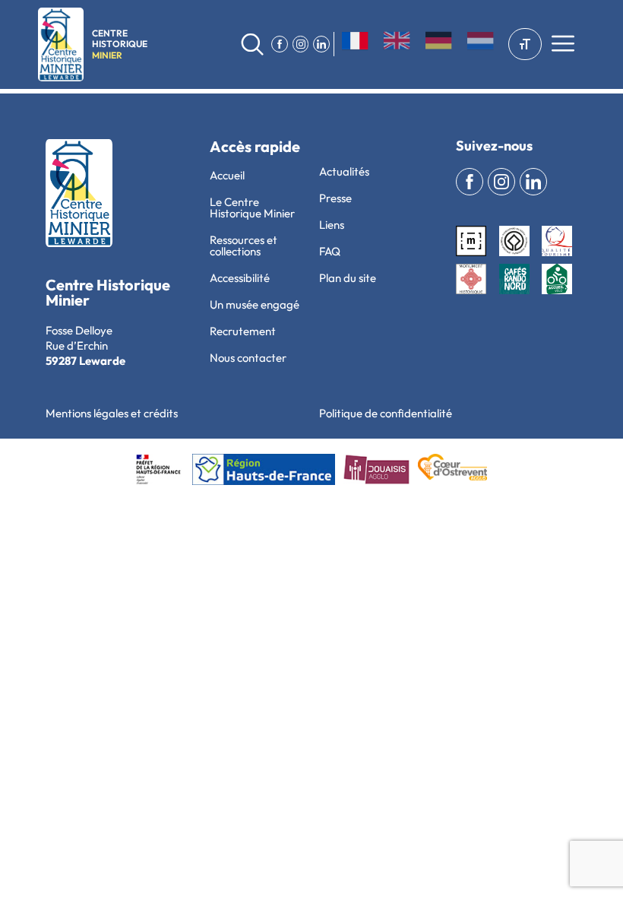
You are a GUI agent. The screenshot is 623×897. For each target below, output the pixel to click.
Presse (335, 198)
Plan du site (347, 278)
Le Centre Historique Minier (252, 207)
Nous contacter (248, 357)
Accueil (227, 175)
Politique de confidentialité (385, 413)
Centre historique (119, 44)
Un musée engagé (254, 304)
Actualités (344, 171)
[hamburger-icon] (563, 45)
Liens (331, 224)
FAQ (329, 251)
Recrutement (243, 331)
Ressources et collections (243, 245)
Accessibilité (240, 278)
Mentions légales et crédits (112, 413)
